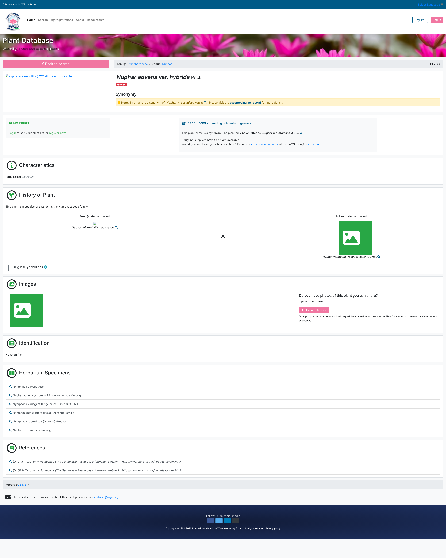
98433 (22, 484)
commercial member (264, 144)
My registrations (62, 20)
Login (12, 133)
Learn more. (313, 144)
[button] (210, 520)
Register (420, 20)
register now (57, 133)
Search (43, 20)
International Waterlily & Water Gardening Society (218, 528)
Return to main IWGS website (20, 4)
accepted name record (245, 102)
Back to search (57, 64)
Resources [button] (94, 20)
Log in (437, 20)
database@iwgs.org (105, 497)
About (80, 20)
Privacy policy (273, 528)
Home (31, 20)
